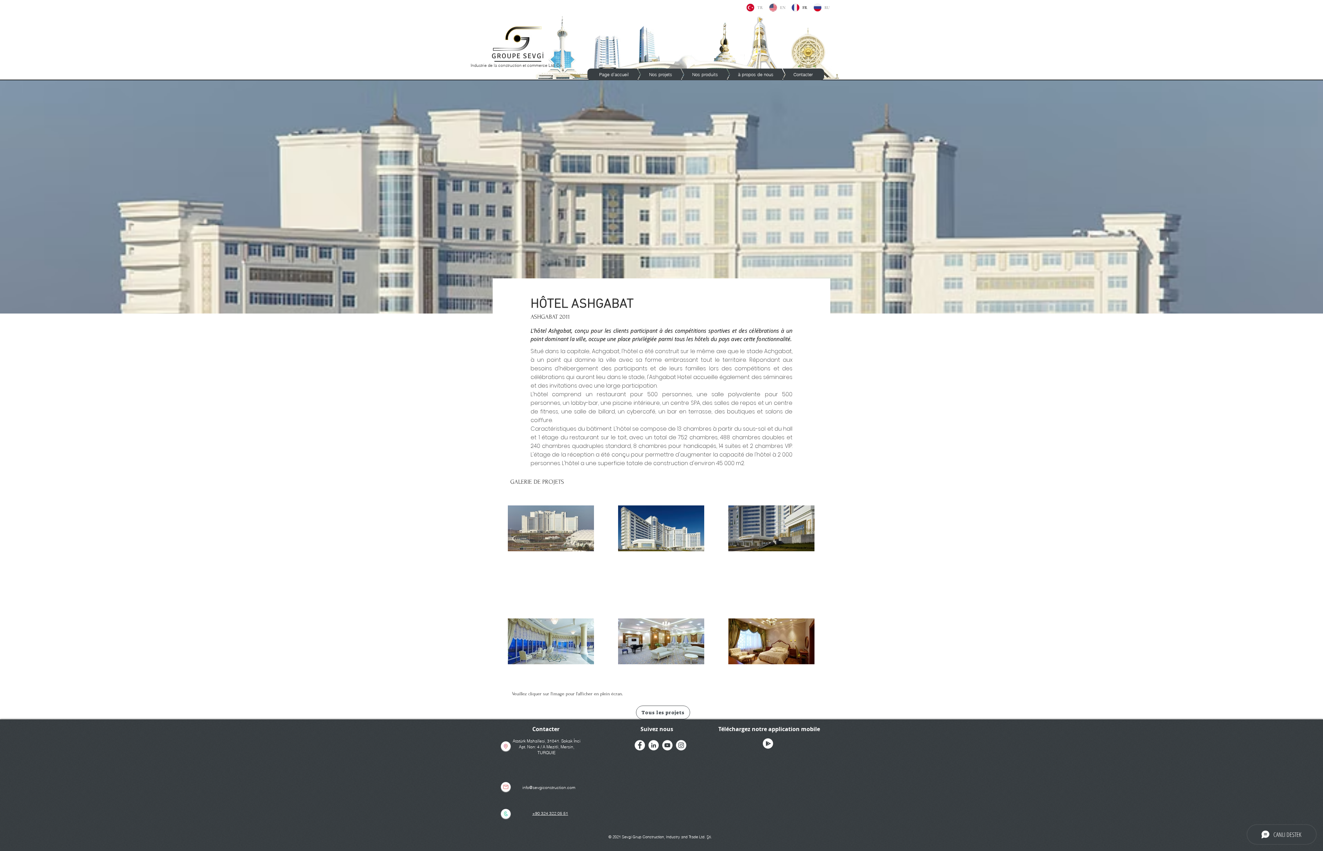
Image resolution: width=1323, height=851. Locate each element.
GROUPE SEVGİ (518, 56)
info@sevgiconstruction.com (548, 787)
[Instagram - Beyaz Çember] (681, 745)
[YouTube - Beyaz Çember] (667, 745)
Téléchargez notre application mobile (769, 729)
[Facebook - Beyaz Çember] (640, 745)
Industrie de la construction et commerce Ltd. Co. (517, 65)
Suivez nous (656, 729)
